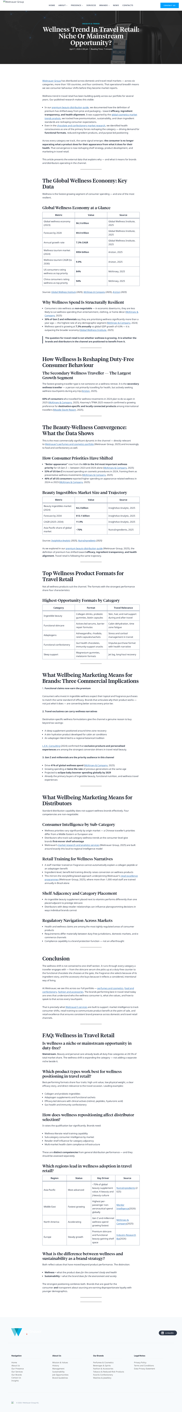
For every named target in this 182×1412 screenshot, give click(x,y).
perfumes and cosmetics (110, 988)
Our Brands (16, 1374)
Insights (15, 1380)
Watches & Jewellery (102, 1378)
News (116, 5)
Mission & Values (60, 1362)
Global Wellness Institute (63, 292)
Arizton (116, 292)
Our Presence (17, 1368)
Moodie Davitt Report (65, 409)
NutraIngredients (87, 540)
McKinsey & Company (94, 292)
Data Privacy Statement (144, 1368)
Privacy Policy (140, 1362)
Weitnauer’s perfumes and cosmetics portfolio (69, 444)
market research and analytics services (78, 845)
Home (52, 5)
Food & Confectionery (103, 1374)
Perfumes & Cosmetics (103, 1362)
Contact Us (169, 5)
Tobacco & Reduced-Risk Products (108, 1371)
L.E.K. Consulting (51, 745)
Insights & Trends (91, 24)
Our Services (17, 1371)
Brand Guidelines (60, 1378)
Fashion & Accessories (103, 1368)
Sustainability (58, 1371)
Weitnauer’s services (76, 1007)
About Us (15, 1365)
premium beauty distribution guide (70, 107)
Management (58, 1368)
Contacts (127, 5)
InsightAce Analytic (60, 540)
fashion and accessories (70, 991)
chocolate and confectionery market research (81, 125)
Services (91, 5)
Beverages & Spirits (102, 1365)
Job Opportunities (60, 1374)
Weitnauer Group (51, 80)
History (55, 1365)
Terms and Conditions (144, 1365)
